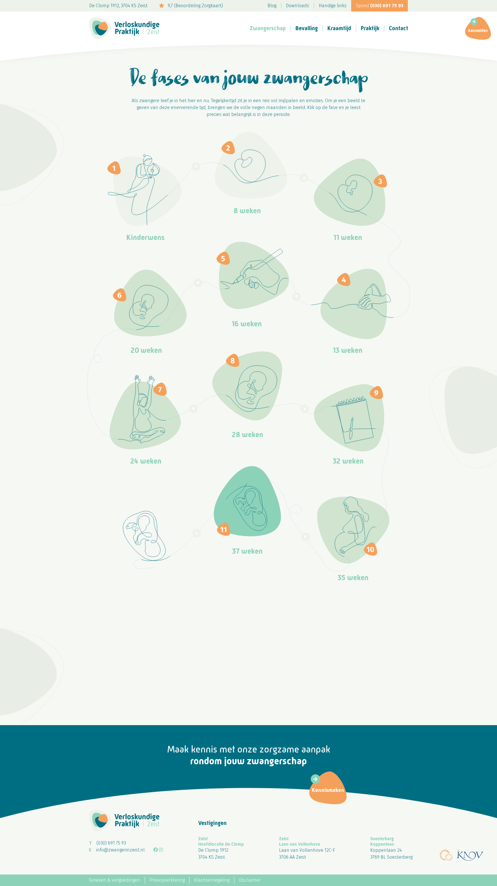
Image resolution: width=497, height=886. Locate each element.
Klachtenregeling (212, 880)
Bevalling (306, 28)
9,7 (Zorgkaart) (195, 5)
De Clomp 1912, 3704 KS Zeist (118, 5)
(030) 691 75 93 (111, 843)
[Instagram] (161, 850)
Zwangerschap (268, 28)
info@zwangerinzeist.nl (120, 850)
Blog (271, 5)
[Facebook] (155, 850)
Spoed (379, 5)
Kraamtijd (339, 28)
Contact (398, 28)
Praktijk (370, 28)
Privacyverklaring (167, 880)
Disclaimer (250, 880)
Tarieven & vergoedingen (114, 880)
